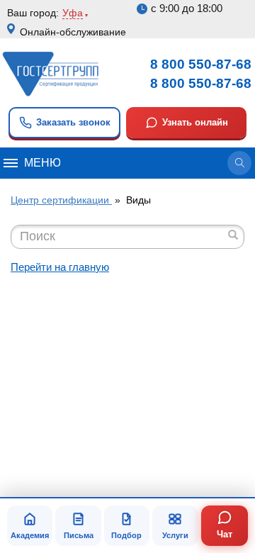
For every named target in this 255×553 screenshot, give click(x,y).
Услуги (175, 535)
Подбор (126, 535)
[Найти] (233, 235)
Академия (30, 535)
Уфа (72, 12)
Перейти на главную (60, 267)
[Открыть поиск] (239, 163)
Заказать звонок (73, 122)
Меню (42, 163)
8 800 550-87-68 (200, 64)
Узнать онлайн (195, 122)
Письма (79, 535)
